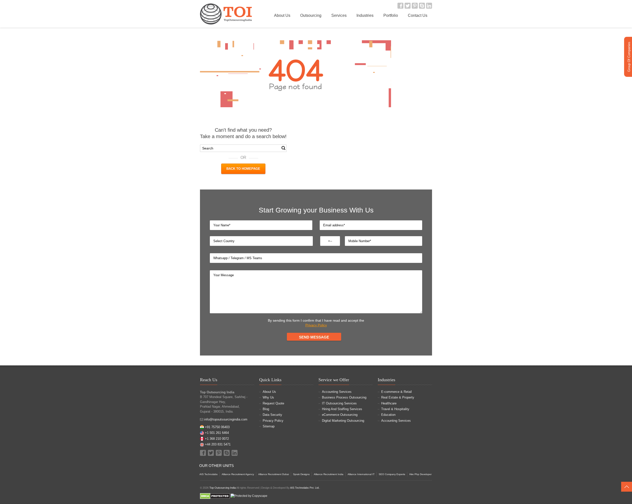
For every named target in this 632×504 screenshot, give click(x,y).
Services (339, 15)
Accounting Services (337, 392)
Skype (422, 6)
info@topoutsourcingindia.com (225, 419)
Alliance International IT (361, 474)
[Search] (283, 148)
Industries (365, 15)
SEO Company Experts (392, 474)
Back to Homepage (243, 168)
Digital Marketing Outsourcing (343, 420)
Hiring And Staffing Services (342, 409)
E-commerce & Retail (396, 392)
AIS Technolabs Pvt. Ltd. (304, 487)
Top (626, 487)
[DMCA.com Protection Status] (215, 496)
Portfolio (390, 15)
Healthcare (388, 403)
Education (388, 415)
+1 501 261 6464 (217, 433)
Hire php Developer (420, 474)
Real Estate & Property (397, 397)
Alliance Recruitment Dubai (273, 474)
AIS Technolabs (208, 474)
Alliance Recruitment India (328, 474)
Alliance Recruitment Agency (238, 474)
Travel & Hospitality (395, 409)
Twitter (408, 6)
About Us (282, 15)
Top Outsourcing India (222, 487)
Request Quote (273, 403)
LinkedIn (429, 6)
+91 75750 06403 (217, 427)
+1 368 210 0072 (217, 439)
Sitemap (269, 426)
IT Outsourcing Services (339, 403)
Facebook (400, 6)
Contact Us (417, 15)
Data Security (272, 415)
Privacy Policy (316, 325)
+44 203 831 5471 (218, 444)
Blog (266, 409)
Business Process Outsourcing (344, 397)
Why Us (268, 397)
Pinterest (415, 6)
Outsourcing (310, 15)
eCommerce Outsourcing (339, 415)
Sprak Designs (301, 474)
